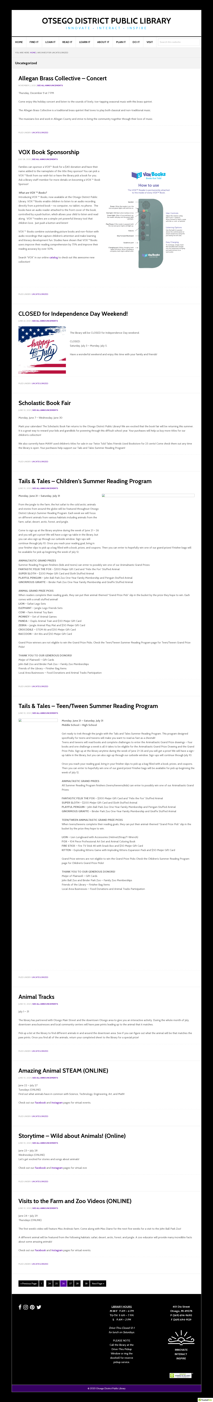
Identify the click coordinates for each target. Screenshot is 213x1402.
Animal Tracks (36, 996)
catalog (53, 257)
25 (57, 1283)
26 (64, 1283)
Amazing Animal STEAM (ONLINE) (63, 1070)
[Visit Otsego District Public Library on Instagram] (25, 1308)
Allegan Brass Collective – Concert (62, 78)
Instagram (57, 1102)
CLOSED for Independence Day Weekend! (73, 313)
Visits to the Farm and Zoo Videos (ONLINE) (75, 1201)
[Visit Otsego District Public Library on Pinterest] (32, 1308)
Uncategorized (40, 132)
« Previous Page (28, 1284)
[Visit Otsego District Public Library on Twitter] (38, 1308)
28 (78, 1283)
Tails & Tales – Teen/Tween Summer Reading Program (88, 705)
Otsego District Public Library (106, 21)
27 (71, 1283)
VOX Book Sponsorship (48, 152)
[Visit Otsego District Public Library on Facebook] (19, 1308)
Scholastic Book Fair (44, 402)
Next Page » (98, 1284)
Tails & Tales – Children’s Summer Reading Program (85, 481)
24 (50, 1283)
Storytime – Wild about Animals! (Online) (72, 1135)
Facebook (40, 1102)
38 (87, 1283)
